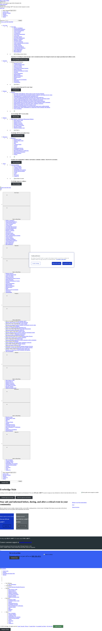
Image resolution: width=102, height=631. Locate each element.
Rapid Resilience (17, 153)
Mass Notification (18, 50)
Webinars (16, 141)
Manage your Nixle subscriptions (79, 502)
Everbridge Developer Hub (9, 573)
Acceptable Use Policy (41, 626)
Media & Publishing (18, 75)
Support (4, 14)
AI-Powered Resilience (19, 30)
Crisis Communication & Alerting (21, 43)
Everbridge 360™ (17, 322)
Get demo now (16, 89)
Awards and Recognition (19, 171)
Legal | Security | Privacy (23, 626)
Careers (15, 172)
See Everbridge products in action (20, 59)
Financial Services (18, 67)
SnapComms (21, 339)
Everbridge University (19, 149)
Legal (15, 173)
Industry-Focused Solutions (17, 62)
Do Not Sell (49, 626)
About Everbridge (15, 164)
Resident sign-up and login (7, 497)
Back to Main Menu (16, 219)
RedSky (18, 342)
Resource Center (17, 139)
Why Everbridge (17, 166)
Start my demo (16, 116)
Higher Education (18, 69)
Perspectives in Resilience (19, 151)
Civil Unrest (16, 35)
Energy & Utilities (18, 65)
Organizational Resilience (19, 29)
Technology (16, 80)
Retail (15, 78)
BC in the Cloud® (21, 324)
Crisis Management (18, 49)
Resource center (9, 417)
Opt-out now (22, 526)
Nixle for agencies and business (24, 497)
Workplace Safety (18, 40)
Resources (5, 136)
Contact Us (5, 15)
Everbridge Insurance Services (19, 347)
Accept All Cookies (67, 263)
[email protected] (25, 542)
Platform (5, 117)
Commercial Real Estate (19, 64)
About (4, 163)
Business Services (18, 63)
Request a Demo (5, 629)
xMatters (16, 327)
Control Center (20, 332)
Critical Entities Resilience (19, 48)
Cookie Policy (32, 626)
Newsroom (16, 174)
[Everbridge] (3, 568)
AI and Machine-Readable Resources (16, 587)
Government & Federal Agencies (21, 68)
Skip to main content (4, 0)
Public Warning (15, 344)
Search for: (2, 20)
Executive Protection (18, 41)
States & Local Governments (20, 79)
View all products (18, 108)
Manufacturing (17, 74)
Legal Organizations (18, 73)
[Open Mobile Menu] (0, 186)
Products (5, 91)
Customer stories (12, 607)
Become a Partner (7, 13)
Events (15, 146)
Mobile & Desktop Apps (19, 127)
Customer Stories (17, 144)
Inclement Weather (18, 36)
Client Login (5, 11)
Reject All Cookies (57, 263)
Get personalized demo (18, 135)
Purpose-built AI (17, 121)
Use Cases (5, 25)
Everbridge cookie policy (61, 259)
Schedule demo (5, 482)
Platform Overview (18, 122)
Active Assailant (17, 31)
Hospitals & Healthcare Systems (21, 70)
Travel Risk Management (19, 34)
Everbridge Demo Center (13, 600)
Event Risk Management (19, 38)
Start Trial (2, 8)
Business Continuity (18, 39)
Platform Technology (18, 124)
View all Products (12, 584)
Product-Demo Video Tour (18, 349)
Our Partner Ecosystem (19, 125)
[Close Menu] (0, 190)
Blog (15, 143)
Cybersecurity (17, 33)
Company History (18, 167)
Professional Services (18, 148)
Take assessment (3, 4)
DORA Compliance (18, 28)
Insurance (16, 72)
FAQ (73, 504)
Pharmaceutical (17, 77)
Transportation (17, 82)
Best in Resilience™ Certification (21, 150)
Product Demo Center (18, 140)
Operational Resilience (19, 46)
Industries (5, 60)
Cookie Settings (58, 626)
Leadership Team (17, 168)
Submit (20, 20)
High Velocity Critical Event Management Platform (22, 119)
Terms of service (75, 507)
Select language (6, 10)
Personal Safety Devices (19, 337)
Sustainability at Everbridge (20, 169)
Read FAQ (7, 526)
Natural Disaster (17, 44)
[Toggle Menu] (0, 23)
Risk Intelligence (17, 51)
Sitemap (4, 574)
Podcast (15, 154)
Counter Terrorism (18, 45)
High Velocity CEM (18, 120)
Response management (15, 334)
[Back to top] (0, 550)
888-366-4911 (36, 556)
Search (4, 16)
